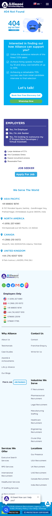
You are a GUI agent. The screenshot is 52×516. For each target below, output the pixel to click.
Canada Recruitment (40, 479)
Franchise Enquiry (39, 346)
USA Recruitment (38, 461)
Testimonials (7, 346)
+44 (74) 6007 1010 (12, 256)
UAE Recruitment (38, 473)
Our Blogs (6, 373)
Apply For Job (25, 174)
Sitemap (42, 508)
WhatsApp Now (26, 101)
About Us (6, 340)
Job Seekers (19, 382)
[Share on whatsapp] (4, 285)
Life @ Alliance (8, 367)
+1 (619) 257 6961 (14, 299)
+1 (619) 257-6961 (11, 223)
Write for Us (36, 352)
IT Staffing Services (10, 488)
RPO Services (7, 467)
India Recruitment (39, 485)
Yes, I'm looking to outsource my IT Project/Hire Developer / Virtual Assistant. (26, 139)
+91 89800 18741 (10, 204)
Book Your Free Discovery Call (26, 95)
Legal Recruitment (39, 405)
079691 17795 (13, 321)
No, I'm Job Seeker (19, 133)
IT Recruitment (37, 389)
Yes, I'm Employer (18, 129)
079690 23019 (13, 317)
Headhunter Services (11, 482)
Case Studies (7, 352)
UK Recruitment (38, 467)
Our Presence (37, 454)
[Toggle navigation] (47, 4)
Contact (34, 340)
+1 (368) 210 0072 (11, 239)
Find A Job (7, 382)
